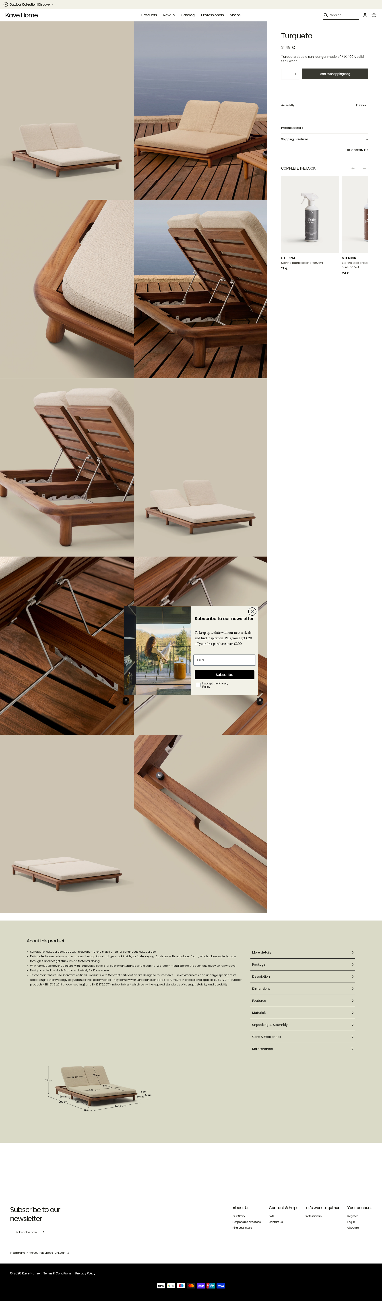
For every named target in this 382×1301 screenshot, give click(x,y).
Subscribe (224, 674)
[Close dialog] (252, 611)
